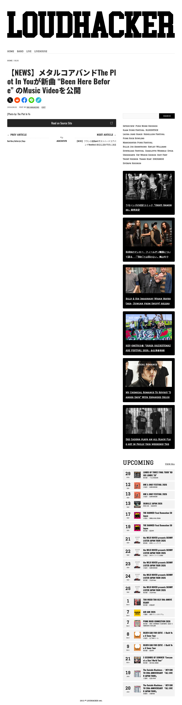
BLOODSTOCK (152, 130)
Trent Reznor (130, 159)
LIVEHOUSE (40, 51)
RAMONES (134, 177)
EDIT (44, 107)
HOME (10, 51)
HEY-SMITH (135, 317)
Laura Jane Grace (132, 134)
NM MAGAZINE (33, 107)
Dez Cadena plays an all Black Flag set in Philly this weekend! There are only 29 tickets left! (148, 444)
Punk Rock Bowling (133, 138)
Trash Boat (145, 159)
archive (62, 141)
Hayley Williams (157, 147)
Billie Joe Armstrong (135, 147)
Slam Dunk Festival (133, 130)
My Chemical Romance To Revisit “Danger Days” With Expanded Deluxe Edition (148, 397)
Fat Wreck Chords (146, 155)
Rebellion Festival (154, 134)
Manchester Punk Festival (138, 142)
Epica (170, 151)
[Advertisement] (61, 172)
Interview (128, 126)
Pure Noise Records (146, 126)
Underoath (129, 155)
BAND (20, 51)
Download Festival (133, 151)
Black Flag (135, 411)
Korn (132, 224)
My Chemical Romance (143, 364)
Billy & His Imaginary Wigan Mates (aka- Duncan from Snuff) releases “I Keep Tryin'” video (148, 303)
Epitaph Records (132, 163)
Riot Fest (162, 155)
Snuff (132, 271)
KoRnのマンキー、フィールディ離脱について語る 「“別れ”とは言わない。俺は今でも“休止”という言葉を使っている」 (148, 257)
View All (170, 464)
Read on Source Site (61, 123)
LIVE (28, 51)
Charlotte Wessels (155, 151)
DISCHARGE (158, 159)
